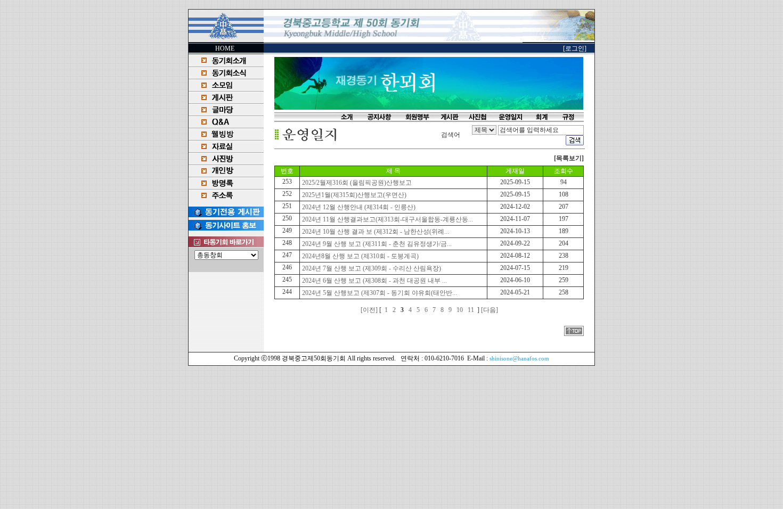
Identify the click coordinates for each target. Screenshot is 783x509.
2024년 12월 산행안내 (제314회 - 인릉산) (357, 207)
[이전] (369, 310)
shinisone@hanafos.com (519, 359)
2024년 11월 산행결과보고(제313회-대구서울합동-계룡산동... (386, 219)
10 (459, 310)
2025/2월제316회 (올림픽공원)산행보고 (356, 182)
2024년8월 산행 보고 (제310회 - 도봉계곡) (359, 256)
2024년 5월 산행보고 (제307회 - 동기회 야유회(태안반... (378, 293)
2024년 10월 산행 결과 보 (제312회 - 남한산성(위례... (374, 231)
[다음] (489, 310)
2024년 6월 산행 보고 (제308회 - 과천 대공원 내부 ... (373, 280)
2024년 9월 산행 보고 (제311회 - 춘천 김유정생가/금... (376, 244)
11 (471, 310)
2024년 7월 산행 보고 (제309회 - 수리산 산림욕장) (370, 268)
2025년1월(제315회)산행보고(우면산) (353, 195)
